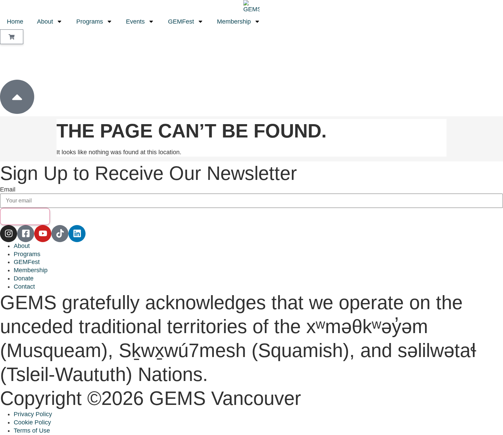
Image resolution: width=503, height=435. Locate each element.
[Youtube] (42, 233)
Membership (234, 21)
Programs (89, 21)
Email (7, 190)
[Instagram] (8, 233)
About (45, 21)
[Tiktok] (59, 233)
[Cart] (11, 36)
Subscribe (25, 216)
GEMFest (181, 21)
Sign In (27, 61)
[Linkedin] (77, 233)
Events (135, 21)
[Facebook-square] (25, 233)
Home (15, 21)
